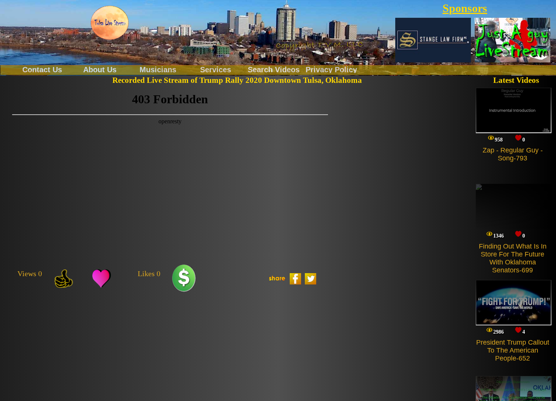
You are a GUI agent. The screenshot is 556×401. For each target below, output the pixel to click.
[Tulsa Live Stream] (110, 23)
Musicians (158, 69)
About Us (99, 69)
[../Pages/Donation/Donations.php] (184, 279)
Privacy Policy (331, 69)
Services (215, 69)
